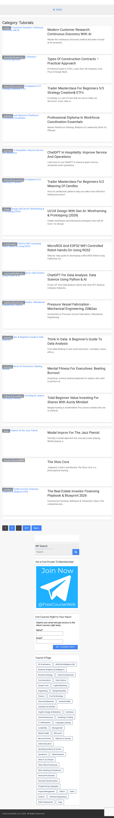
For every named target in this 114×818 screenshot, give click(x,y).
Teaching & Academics (14, 57)
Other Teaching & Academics (49, 770)
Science (41, 797)
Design (7, 28)
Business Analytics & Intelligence (51, 670)
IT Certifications (44, 723)
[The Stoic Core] (24, 476)
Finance (41, 696)
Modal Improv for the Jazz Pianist (73, 433)
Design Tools (43, 685)
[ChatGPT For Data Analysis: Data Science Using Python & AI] (24, 290)
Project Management (46, 791)
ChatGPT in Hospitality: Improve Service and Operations (77, 154)
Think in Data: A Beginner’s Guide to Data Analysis (74, 341)
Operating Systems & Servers (49, 749)
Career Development (65, 675)
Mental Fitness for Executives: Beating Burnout (76, 371)
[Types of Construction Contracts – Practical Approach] (24, 73)
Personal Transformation (48, 781)
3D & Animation (44, 664)
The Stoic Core (58, 462)
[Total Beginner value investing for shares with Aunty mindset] (24, 412)
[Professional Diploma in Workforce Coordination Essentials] (24, 132)
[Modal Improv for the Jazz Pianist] (24, 447)
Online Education (45, 744)
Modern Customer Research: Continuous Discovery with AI (69, 32)
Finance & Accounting (13, 86)
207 (27, 528)
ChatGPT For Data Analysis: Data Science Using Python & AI (71, 277)
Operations (42, 754)
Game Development (46, 701)
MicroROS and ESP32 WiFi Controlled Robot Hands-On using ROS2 (75, 248)
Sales (72, 791)
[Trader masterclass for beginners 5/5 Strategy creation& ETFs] (24, 103)
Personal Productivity (46, 775)
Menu (59, 9)
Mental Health (43, 733)
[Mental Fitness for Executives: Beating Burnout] (24, 383)
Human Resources (45, 717)
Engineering (43, 691)
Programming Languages (48, 786)
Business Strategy (45, 675)
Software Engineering (58, 797)
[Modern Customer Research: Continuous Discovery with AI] (24, 44)
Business (8, 116)
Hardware (70, 712)
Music (6, 431)
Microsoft (58, 733)
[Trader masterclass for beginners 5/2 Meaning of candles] (24, 196)
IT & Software (10, 244)
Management (57, 728)
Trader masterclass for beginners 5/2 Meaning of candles (75, 184)
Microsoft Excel (44, 738)
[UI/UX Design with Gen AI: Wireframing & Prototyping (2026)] (24, 225)
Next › (36, 528)
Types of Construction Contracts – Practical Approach (73, 61)
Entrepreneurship (59, 691)
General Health (64, 701)
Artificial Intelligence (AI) (65, 664)
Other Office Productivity (47, 765)
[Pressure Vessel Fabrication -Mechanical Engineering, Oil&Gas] (24, 319)
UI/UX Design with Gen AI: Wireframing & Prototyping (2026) (76, 213)
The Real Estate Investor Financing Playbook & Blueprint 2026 (73, 493)
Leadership (42, 728)
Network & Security (63, 738)
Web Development (45, 802)
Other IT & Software (46, 760)
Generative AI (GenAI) (46, 707)
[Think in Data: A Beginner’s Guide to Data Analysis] (24, 354)
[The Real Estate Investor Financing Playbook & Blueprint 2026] (24, 506)
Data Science (61, 680)
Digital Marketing (60, 685)
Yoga (60, 802)
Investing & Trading (65, 717)
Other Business (58, 754)
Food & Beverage (56, 696)
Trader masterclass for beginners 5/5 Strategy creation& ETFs (75, 90)
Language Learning (63, 723)
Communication (44, 680)
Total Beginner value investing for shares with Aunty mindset (73, 400)
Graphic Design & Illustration (49, 712)
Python (62, 791)
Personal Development (14, 460)
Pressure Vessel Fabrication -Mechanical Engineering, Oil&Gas (72, 306)
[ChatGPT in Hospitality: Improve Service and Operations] (24, 167)
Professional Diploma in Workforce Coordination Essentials (73, 120)
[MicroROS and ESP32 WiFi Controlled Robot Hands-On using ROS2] (24, 260)
